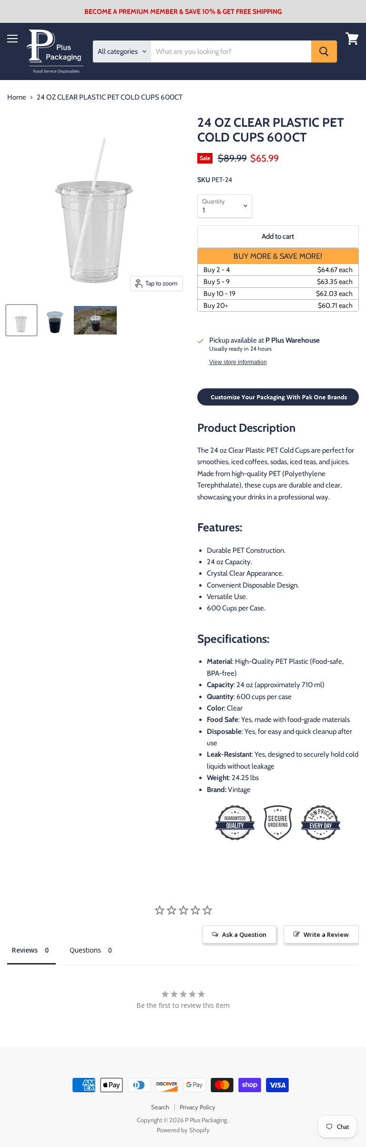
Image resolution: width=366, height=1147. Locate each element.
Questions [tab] (85, 949)
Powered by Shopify (183, 1130)
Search (160, 1107)
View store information (238, 362)
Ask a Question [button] (244, 934)
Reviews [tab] (25, 949)
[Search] (324, 51)
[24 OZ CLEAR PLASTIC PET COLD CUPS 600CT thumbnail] (21, 320)
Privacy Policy (197, 1107)
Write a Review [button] (326, 934)
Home (16, 97)
